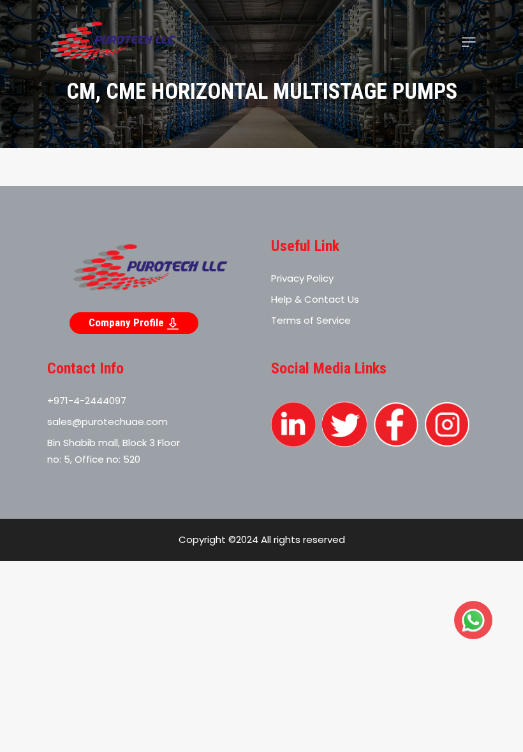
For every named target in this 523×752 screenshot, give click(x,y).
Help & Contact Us (315, 299)
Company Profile (127, 322)
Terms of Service (311, 320)
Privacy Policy (302, 278)
